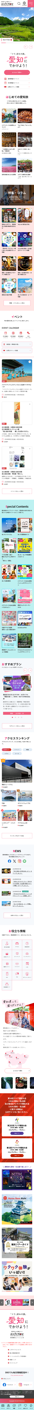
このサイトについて (15, 1350)
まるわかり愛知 (17, 1071)
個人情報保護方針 (15, 1353)
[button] (12, 717)
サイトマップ (13, 1363)
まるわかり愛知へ (17, 72)
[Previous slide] (26, 47)
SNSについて (7, 1379)
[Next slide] (31, 47)
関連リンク (13, 1360)
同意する (17, 1396)
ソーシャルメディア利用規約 (18, 1356)
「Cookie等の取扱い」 (8, 1394)
